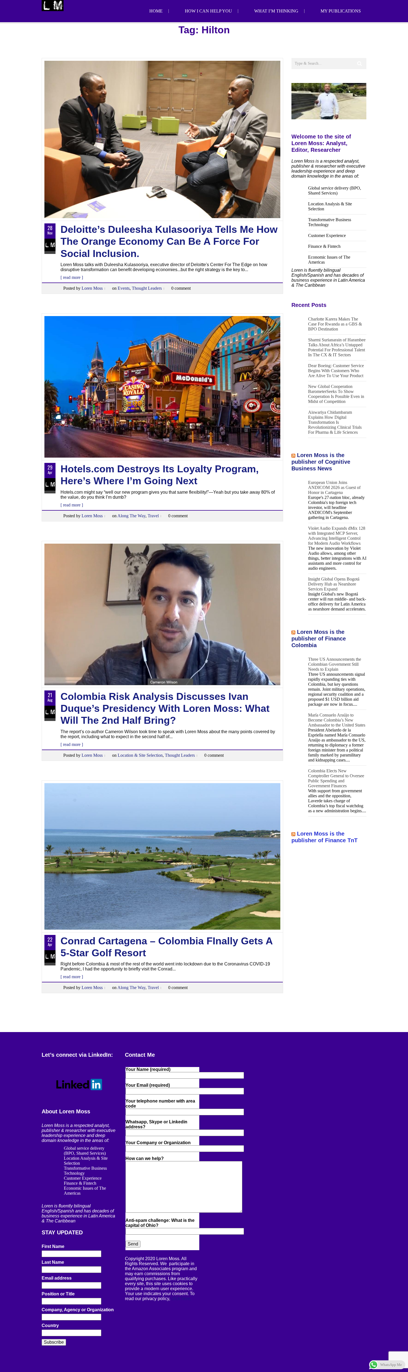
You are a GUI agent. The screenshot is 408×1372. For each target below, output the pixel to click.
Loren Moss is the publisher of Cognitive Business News (320, 461)
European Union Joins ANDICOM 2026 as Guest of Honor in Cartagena (334, 487)
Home (156, 11)
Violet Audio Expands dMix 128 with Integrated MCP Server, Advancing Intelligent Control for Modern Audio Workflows (336, 536)
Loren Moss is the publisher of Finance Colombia (318, 638)
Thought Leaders (147, 288)
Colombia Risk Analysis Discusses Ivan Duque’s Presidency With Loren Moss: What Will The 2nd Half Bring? (165, 708)
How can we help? (144, 1158)
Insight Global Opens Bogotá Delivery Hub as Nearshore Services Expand (333, 584)
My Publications (341, 11)
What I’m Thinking (276, 11)
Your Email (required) (147, 1085)
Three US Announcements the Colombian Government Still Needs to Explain (334, 664)
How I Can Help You (208, 11)
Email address (57, 1278)
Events (124, 288)
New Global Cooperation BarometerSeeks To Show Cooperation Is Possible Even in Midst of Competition (336, 394)
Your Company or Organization (158, 1142)
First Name (53, 1246)
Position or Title (58, 1294)
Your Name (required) (147, 1069)
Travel (153, 515)
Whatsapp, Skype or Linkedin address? (156, 1124)
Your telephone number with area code (160, 1103)
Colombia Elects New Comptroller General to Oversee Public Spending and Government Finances (336, 778)
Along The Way (131, 515)
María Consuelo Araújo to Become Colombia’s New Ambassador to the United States (336, 720)
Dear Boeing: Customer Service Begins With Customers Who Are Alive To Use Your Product (336, 370)
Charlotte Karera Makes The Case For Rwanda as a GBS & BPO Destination (335, 324)
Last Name (53, 1262)
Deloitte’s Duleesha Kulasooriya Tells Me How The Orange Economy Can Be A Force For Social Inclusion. (169, 241)
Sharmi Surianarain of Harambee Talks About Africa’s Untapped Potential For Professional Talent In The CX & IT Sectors (337, 347)
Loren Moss (92, 288)
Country (50, 1325)
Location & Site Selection (140, 755)
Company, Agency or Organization (78, 1309)
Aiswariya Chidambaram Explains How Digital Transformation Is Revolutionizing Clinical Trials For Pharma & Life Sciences (335, 422)
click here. (181, 1298)
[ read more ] (72, 277)
